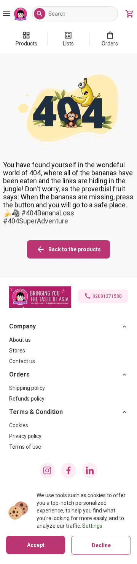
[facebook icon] (68, 470)
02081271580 (107, 296)
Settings (92, 526)
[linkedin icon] (89, 470)
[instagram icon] (47, 470)
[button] (39, 14)
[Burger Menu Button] (6, 13)
